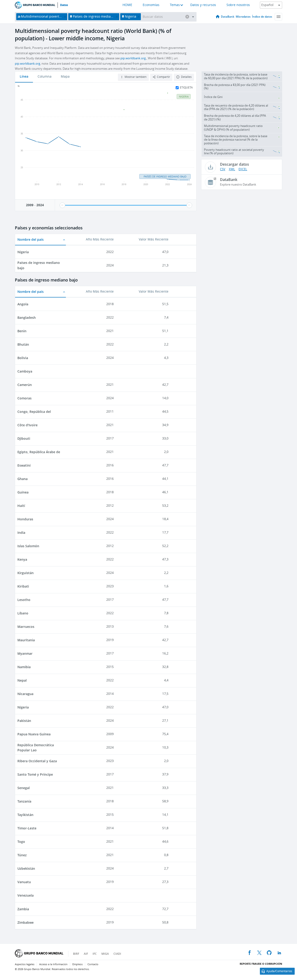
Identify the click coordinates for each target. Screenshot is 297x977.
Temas (175, 5)
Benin (21, 331)
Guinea (23, 492)
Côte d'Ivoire (27, 425)
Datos (64, 5)
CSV (222, 169)
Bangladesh (26, 317)
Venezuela (25, 895)
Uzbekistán (26, 868)
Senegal (23, 788)
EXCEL (243, 169)
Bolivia (22, 358)
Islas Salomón (28, 546)
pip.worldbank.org (133, 58)
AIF (86, 954)
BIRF (76, 954)
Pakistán (24, 720)
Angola (22, 304)
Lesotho (23, 600)
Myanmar (24, 653)
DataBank (227, 17)
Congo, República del (34, 411)
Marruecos (25, 626)
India (21, 532)
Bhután (23, 344)
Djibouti (23, 438)
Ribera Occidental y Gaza (37, 761)
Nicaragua (25, 694)
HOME (127, 5)
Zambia (23, 909)
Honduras (25, 519)
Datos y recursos (203, 5)
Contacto (92, 964)
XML (232, 169)
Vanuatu (24, 882)
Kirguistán (25, 573)
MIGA (105, 954)
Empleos (77, 964)
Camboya (24, 371)
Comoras (24, 398)
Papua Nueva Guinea (34, 734)
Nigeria (23, 252)
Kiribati (23, 586)
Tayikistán (25, 815)
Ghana (22, 479)
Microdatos (243, 17)
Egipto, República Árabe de (38, 452)
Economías (151, 5)
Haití (21, 505)
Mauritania (26, 640)
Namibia (24, 667)
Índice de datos (262, 17)
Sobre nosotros (238, 5)
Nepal (22, 680)
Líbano (22, 613)
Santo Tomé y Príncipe (35, 774)
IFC (95, 954)
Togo (21, 841)
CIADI (117, 954)
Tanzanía (24, 801)
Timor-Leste (26, 828)
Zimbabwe (25, 922)
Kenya (22, 559)
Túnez (22, 855)
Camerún (24, 385)
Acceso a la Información (53, 964)
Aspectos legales (24, 964)
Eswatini (24, 465)
